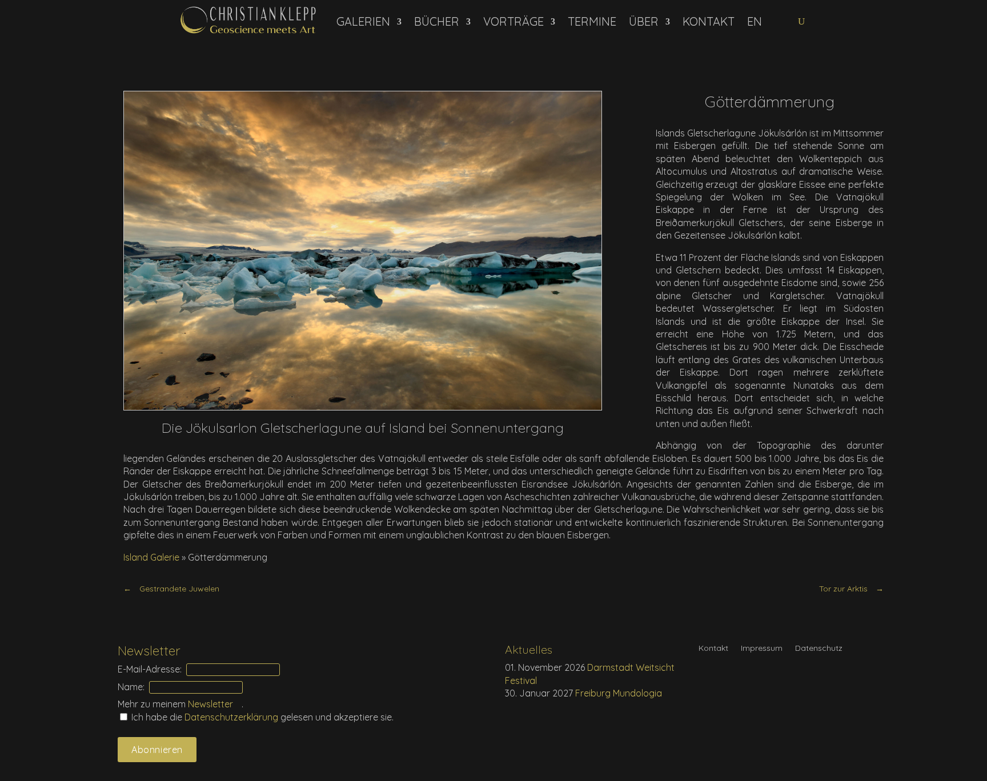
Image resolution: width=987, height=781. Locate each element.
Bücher (436, 21)
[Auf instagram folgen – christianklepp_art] (790, 21)
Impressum (762, 648)
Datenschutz (818, 648)
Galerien (363, 21)
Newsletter (210, 704)
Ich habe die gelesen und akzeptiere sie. (261, 717)
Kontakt (709, 21)
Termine (592, 21)
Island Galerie (151, 557)
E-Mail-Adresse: (150, 669)
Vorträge (513, 21)
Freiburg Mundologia (618, 693)
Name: (131, 687)
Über (644, 21)
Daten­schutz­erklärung (232, 717)
